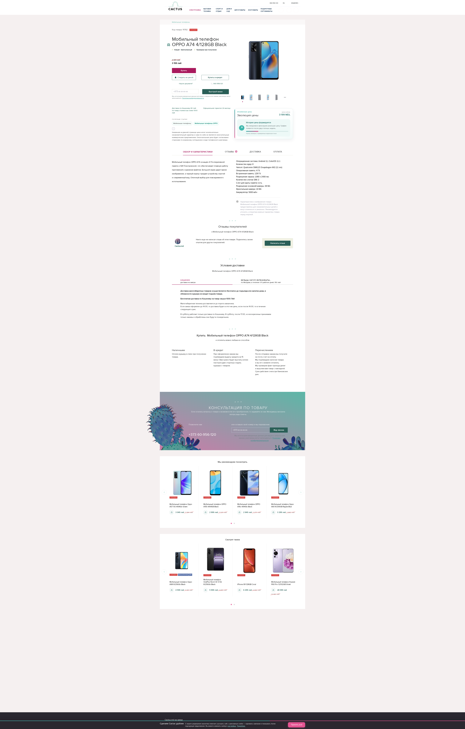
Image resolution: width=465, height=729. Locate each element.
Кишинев (294, 3)
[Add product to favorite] (169, 40)
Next (300, 492)
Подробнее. (241, 726)
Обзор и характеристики (198, 151)
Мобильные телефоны (181, 22)
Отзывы (231, 151)
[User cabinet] (295, 10)
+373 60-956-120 (202, 434)
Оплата (277, 151)
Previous (164, 492)
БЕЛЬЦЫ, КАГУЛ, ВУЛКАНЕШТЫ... (261, 281)
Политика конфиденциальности (193, 98)
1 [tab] (231, 523)
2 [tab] (234, 523)
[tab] (202, 281)
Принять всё (296, 725)
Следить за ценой (185, 77)
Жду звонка (278, 430)
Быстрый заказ (215, 91)
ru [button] (284, 3)
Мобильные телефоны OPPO (206, 123)
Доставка (255, 151)
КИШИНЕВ (187, 281)
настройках (232, 726)
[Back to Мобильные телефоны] (300, 22)
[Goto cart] (289, 10)
